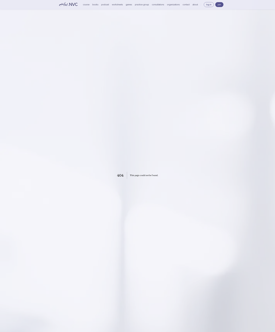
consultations (158, 4)
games (129, 4)
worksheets (117, 4)
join (219, 4)
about (195, 4)
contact (186, 4)
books (95, 4)
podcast (105, 4)
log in (208, 4)
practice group (142, 4)
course (86, 4)
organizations (173, 4)
